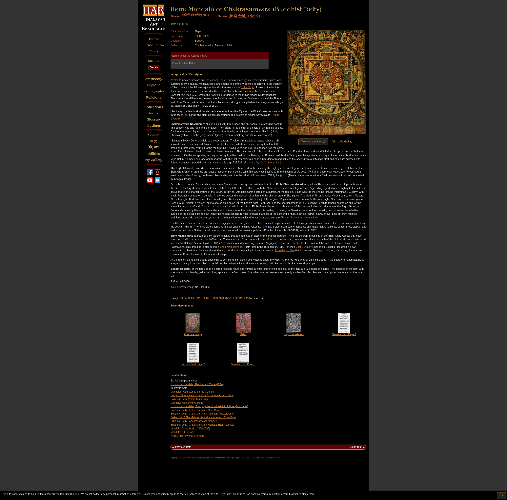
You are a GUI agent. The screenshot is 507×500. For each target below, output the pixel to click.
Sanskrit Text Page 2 (193, 364)
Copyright (175, 458)
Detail (243, 334)
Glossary (154, 119)
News (153, 51)
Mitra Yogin (247, 87)
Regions (153, 85)
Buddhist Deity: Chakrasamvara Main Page (195, 410)
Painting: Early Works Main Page (190, 399)
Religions (153, 97)
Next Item (356, 446)
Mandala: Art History (182, 432)
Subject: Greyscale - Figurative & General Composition (202, 395)
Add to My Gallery (342, 141)
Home (154, 39)
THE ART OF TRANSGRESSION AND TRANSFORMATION (214, 298)
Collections (153, 107)
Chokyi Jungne (304, 246)
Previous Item (183, 446)
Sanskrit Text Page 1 (344, 334)
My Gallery (153, 160)
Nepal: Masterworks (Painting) (188, 435)
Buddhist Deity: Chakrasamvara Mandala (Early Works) (202, 424)
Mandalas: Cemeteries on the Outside (192, 391)
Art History (153, 79)
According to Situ (284, 250)
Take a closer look (313, 142)
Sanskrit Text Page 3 (243, 364)
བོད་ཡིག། (154, 147)
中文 (153, 141)
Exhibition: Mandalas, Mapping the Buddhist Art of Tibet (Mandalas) (209, 406)
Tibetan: (175, 16)
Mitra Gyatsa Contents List (264, 162)
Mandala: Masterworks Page (187, 402)
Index (153, 113)
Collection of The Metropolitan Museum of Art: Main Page (203, 417)
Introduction (154, 45)
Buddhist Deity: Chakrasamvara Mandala (194, 420)
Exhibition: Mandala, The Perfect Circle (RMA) (197, 384)
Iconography (153, 91)
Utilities (154, 154)
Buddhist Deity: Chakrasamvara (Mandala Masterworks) (202, 413)
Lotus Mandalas (269, 239)
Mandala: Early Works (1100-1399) (190, 428)
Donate (154, 67)
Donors (154, 61)
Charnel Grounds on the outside (298, 217)
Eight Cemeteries (294, 334)
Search (153, 135)
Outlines (154, 125)
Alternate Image (193, 334)
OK (501, 495)
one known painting (231, 246)
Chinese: (222, 16)
